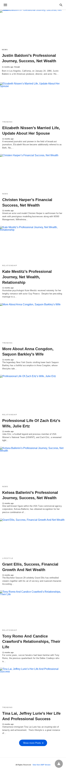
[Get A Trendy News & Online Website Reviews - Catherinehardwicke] (33, 5)
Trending (7, 122)
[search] (61, 5)
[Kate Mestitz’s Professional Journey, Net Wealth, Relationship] (33, 244)
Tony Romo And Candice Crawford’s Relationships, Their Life (31, 641)
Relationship (9, 265)
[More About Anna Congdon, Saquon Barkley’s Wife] (33, 321)
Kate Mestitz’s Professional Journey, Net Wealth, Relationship (27, 276)
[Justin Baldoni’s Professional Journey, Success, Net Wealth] (33, 28)
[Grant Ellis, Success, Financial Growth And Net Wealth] (33, 537)
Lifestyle (7, 558)
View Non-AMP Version (41, 765)
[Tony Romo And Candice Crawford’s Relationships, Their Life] (33, 609)
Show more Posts (32, 743)
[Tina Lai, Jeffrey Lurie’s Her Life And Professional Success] (33, 686)
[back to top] (59, 764)
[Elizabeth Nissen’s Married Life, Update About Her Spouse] (33, 100)
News (5, 50)
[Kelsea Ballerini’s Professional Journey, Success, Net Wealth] (33, 465)
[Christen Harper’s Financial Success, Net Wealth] (33, 172)
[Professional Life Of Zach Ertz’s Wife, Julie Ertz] (33, 393)
